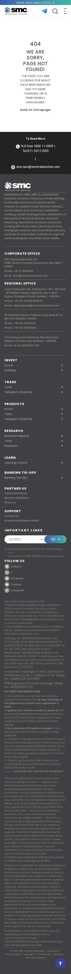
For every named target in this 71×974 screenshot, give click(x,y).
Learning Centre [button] (16, 463)
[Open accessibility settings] (60, 963)
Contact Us (12, 516)
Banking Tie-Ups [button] (16, 478)
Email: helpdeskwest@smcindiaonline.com (32, 305)
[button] (35, 409)
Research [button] (11, 446)
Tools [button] (8, 387)
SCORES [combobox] (15, 539)
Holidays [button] (10, 370)
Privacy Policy (13, 954)
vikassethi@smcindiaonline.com (42, 619)
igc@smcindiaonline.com (31, 630)
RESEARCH (14, 431)
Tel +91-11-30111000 (28, 612)
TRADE (10, 382)
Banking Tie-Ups (20, 472)
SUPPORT (13, 511)
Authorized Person (16, 493)
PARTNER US (15, 488)
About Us (10, 502)
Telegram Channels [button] (18, 392)
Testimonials (44, 954)
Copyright (28, 954)
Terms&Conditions (35, 958)
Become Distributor (17, 498)
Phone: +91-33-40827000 (21, 327)
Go (53, 539)
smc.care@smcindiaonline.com (27, 626)
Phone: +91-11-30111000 (19, 271)
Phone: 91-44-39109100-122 (22, 345)
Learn (10, 457)
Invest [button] (9, 365)
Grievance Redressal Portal (22, 520)
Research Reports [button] (17, 436)
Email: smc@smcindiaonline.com (26, 275)
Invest (11, 360)
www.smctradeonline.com (22, 633)
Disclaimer (53, 951)
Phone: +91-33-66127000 (20, 323)
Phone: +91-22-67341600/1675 (24, 301)
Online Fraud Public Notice (33, 2)
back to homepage (35, 110)
